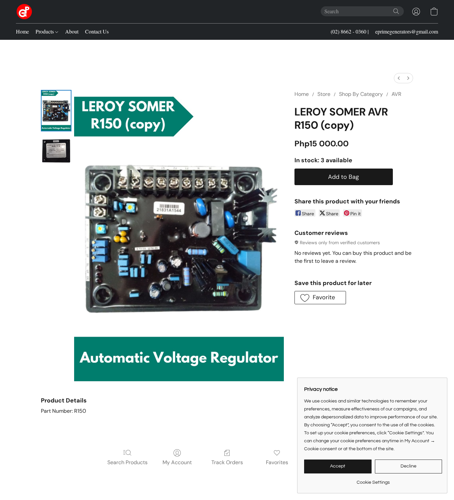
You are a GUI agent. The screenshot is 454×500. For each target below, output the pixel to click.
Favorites (277, 462)
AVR (396, 94)
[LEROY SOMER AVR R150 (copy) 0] (56, 110)
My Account (177, 462)
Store (323, 94)
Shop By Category (361, 94)
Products (45, 31)
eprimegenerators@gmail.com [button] (406, 31)
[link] (373, 479)
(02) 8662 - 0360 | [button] (350, 31)
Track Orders (227, 462)
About (71, 31)
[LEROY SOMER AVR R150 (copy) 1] (56, 149)
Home (22, 31)
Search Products (127, 462)
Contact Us (97, 31)
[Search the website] (396, 11)
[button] (24, 11)
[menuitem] (398, 78)
